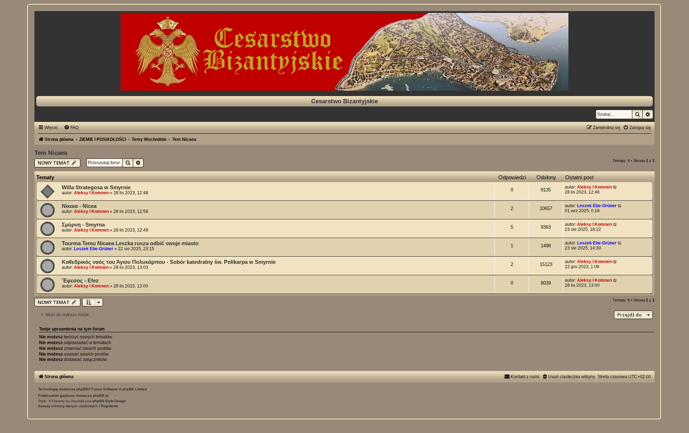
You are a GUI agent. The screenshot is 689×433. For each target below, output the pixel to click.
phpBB (82, 389)
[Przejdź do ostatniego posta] (615, 187)
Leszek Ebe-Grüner (597, 205)
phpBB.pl (100, 396)
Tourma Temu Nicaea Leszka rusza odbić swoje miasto (130, 243)
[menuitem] (71, 127)
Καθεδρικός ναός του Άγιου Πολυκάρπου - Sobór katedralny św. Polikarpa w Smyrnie (169, 262)
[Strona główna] (344, 52)
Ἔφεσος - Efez (80, 281)
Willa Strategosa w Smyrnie (96, 187)
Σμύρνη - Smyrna (83, 225)
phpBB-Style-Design (109, 401)
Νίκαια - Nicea (79, 206)
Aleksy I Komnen (91, 192)
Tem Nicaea (50, 152)
